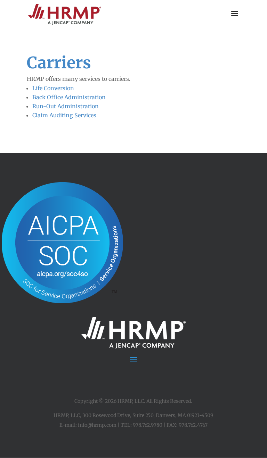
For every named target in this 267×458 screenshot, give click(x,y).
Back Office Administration (69, 97)
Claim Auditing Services (64, 115)
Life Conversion (53, 88)
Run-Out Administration (65, 106)
